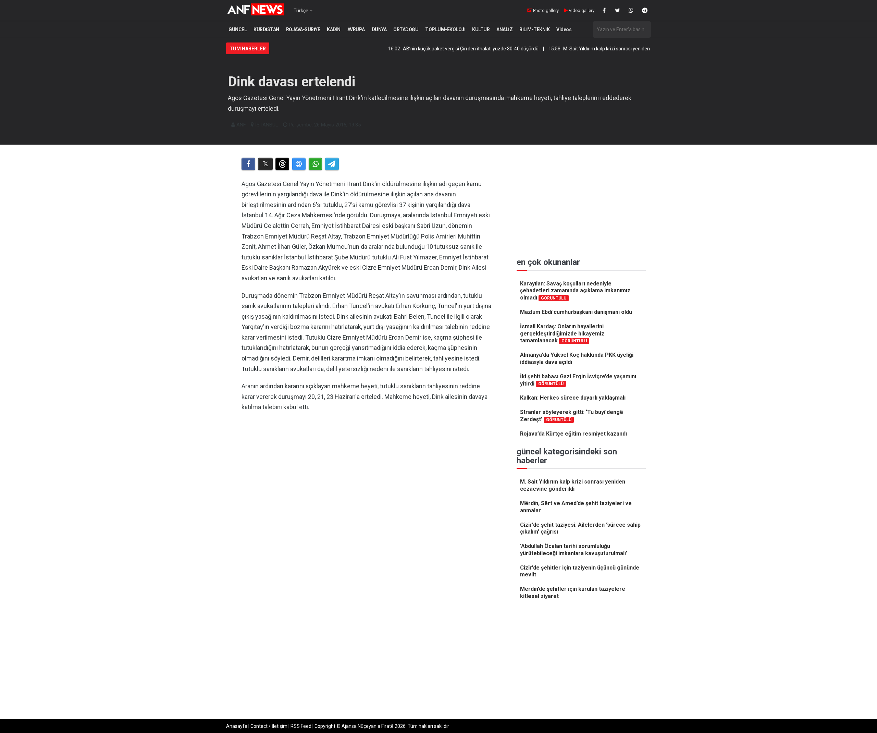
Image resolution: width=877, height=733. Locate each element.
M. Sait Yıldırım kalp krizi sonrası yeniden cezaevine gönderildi (605, 48)
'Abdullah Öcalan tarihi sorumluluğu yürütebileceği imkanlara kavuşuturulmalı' (573, 550)
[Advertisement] (367, 488)
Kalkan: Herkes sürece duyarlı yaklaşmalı (573, 397)
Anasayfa (236, 726)
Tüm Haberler (248, 48)
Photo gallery (545, 10)
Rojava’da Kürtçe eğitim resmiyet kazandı (573, 433)
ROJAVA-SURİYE (303, 29)
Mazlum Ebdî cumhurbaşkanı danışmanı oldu (576, 312)
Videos (563, 29)
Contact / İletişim (268, 726)
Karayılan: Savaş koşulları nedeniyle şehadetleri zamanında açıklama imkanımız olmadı (575, 290)
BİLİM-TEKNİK (534, 29)
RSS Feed (301, 726)
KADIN (334, 29)
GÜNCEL (237, 29)
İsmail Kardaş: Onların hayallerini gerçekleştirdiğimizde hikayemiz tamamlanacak (562, 333)
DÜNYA (379, 29)
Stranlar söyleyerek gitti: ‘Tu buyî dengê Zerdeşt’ (571, 416)
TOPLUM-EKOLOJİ (445, 29)
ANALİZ (504, 29)
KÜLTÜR (481, 29)
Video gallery (581, 10)
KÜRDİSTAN (266, 29)
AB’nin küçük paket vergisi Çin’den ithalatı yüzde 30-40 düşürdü (447, 48)
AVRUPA (356, 29)
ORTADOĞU (405, 29)
